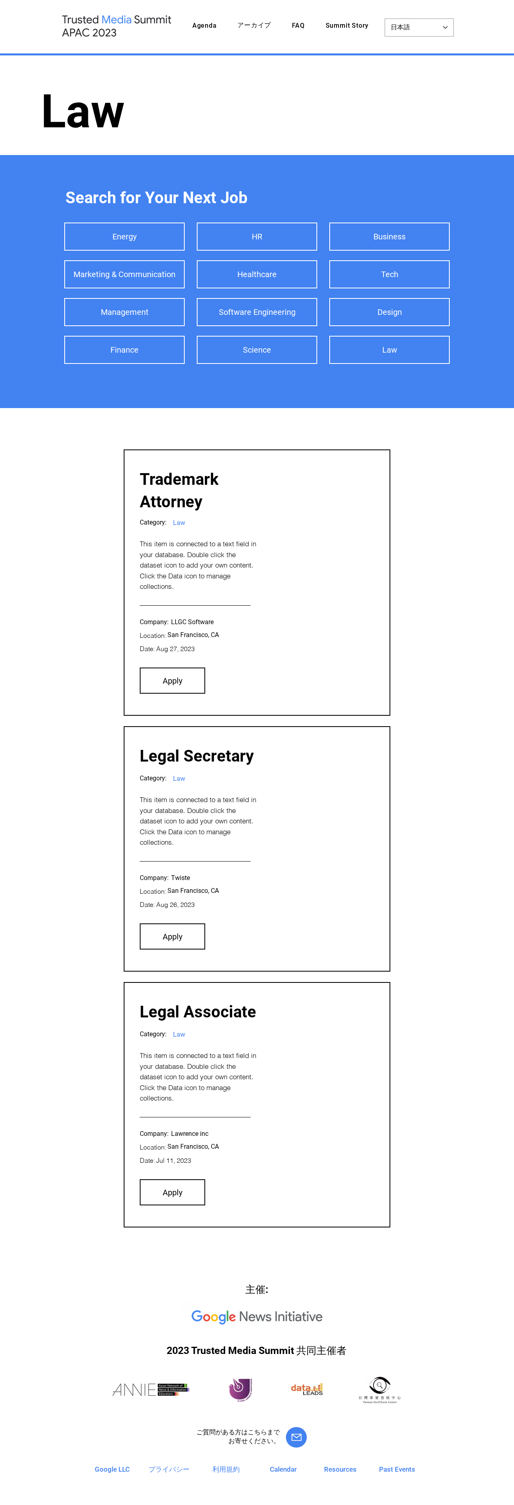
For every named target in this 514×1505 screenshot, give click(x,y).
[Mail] (296, 1437)
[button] (172, 681)
